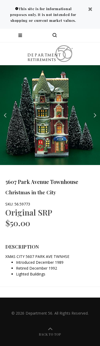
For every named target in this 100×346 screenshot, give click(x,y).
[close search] (91, 35)
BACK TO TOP (50, 334)
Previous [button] (5, 115)
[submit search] (74, 35)
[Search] (54, 35)
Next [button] (95, 115)
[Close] (90, 10)
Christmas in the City (30, 192)
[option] (50, 115)
